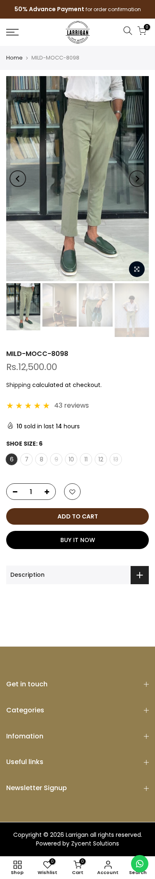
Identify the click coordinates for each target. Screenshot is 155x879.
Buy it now (77, 540)
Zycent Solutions (95, 843)
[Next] (137, 178)
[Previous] (18, 178)
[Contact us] (139, 863)
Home (14, 58)
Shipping (18, 385)
